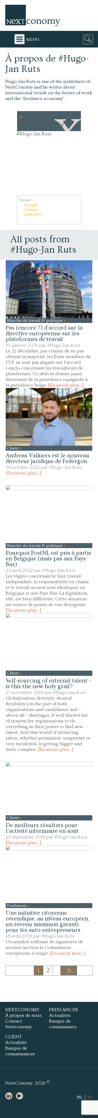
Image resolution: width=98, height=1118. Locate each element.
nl (80, 1097)
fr (90, 1097)
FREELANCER (63, 1009)
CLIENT (13, 1036)
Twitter (30, 209)
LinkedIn (32, 214)
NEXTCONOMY (22, 1009)
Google (31, 204)
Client (13, 448)
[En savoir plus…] (66, 385)
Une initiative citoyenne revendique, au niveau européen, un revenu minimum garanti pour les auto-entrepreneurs (47, 921)
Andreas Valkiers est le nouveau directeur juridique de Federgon (47, 458)
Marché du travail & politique (35, 320)
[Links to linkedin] (10, 1096)
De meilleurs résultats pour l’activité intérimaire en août (42, 828)
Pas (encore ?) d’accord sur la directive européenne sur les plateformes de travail (44, 333)
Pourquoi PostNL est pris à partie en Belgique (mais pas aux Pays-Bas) (48, 559)
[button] (49, 163)
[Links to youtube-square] (20, 1096)
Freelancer (17, 905)
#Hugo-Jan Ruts (63, 345)
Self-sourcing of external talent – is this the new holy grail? (49, 683)
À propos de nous (23, 1015)
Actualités (59, 1015)
